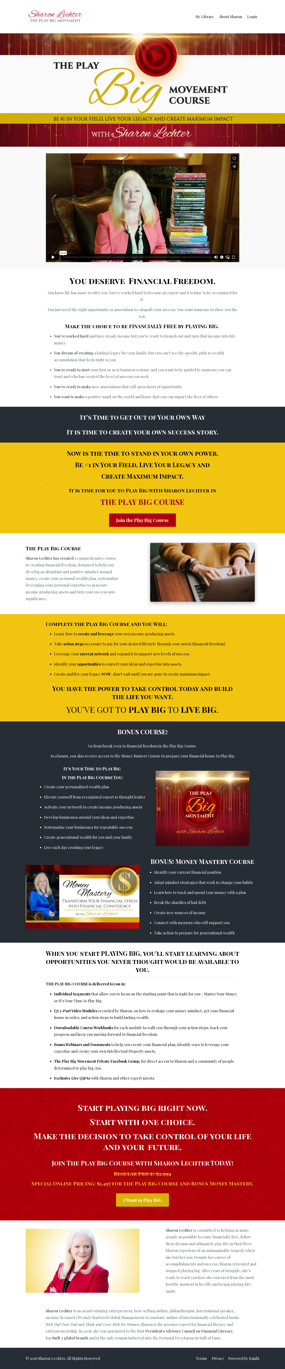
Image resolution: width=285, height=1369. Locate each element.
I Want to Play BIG (142, 1200)
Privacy (218, 1358)
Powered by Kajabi (243, 1358)
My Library (204, 16)
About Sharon (230, 16)
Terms (201, 1358)
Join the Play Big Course (142, 520)
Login (252, 16)
